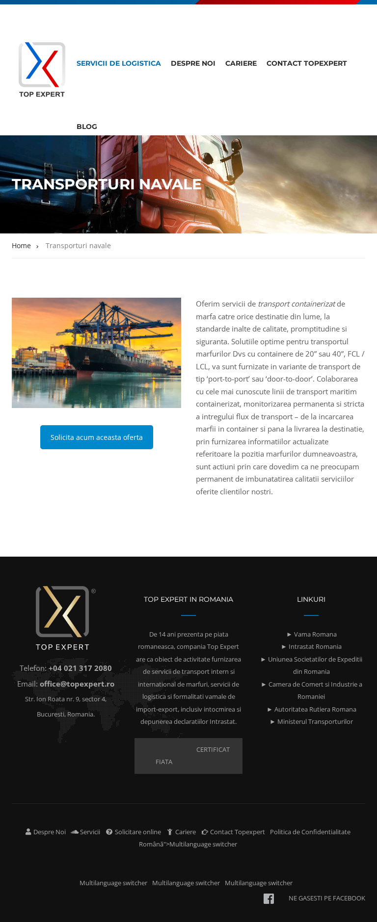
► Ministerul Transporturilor (311, 721)
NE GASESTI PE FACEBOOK (327, 898)
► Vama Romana (311, 634)
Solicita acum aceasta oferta (97, 437)
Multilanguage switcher (113, 882)
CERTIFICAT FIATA (193, 756)
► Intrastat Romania (311, 646)
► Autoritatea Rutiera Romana (311, 709)
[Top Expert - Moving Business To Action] (42, 72)
